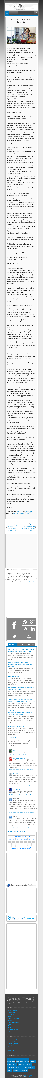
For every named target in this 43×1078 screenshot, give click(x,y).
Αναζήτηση (36, 12)
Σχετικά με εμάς (12, 1011)
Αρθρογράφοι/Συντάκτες (15, 1018)
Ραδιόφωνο (11, 1049)
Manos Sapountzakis (19, 758)
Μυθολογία (21, 1064)
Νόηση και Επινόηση (21, 1067)
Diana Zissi (19, 512)
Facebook (11, 1026)
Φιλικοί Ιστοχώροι (13, 1043)
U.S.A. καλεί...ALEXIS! (14, 737)
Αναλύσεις (16, 1059)
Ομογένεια (11, 1047)
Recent (16, 831)
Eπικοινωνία (11, 1012)
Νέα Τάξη (28, 1064)
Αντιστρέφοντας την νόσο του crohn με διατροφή (23, 20)
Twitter (10, 1028)
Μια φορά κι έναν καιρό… (15, 676)
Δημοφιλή (13, 644)
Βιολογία (15, 514)
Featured (9, 1059)
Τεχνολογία (24, 1070)
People (10, 831)
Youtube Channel (13, 1030)
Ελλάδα (26, 1061)
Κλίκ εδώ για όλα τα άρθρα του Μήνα (21, 848)
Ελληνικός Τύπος (13, 1039)
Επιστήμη (22, 514)
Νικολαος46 (16, 789)
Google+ (10, 1031)
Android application (13, 1022)
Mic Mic (15, 750)
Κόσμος (15, 1064)
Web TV (10, 1020)
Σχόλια (22, 644)
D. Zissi (27, 514)
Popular (22, 831)
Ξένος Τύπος (11, 1041)
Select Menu (7, 13)
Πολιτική (9, 1070)
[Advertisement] (23, 866)
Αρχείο (32, 644)
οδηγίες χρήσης (29, 581)
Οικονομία (31, 1067)
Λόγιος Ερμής (28, 1075)
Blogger (28, 1076)
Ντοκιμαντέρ (10, 1067)
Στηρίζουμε (11, 1050)
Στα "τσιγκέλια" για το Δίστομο (16, 726)
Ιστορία (9, 1064)
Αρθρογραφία (11, 1061)
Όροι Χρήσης (12, 1014)
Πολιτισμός (16, 1070)
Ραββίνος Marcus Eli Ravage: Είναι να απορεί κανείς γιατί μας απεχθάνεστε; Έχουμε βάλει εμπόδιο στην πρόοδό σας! (20, 712)
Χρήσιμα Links (12, 1045)
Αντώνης (15, 773)
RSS (9, 1024)
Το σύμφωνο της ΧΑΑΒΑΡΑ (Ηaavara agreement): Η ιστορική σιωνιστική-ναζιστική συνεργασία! (20, 664)
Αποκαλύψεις (24, 1059)
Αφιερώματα (19, 1061)
